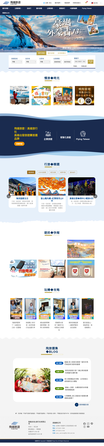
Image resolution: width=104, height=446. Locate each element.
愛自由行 (72, 172)
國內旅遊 (39, 8)
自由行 (29, 8)
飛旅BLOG (6, 13)
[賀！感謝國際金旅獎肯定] (84, 95)
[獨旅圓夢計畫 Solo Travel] (19, 95)
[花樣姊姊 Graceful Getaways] (62, 95)
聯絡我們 (67, 3)
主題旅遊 (18, 8)
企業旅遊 (50, 8)
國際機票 (74, 8)
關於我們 (58, 3)
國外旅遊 (5, 8)
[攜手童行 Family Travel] (41, 95)
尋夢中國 (63, 172)
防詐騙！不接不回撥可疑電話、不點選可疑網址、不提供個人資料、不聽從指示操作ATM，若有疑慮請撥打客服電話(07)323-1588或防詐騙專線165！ (50, 414)
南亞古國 (53, 172)
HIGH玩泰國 (42, 172)
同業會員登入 (77, 3)
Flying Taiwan (87, 8)
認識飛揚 (19, 144)
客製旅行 (62, 8)
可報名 (75, 66)
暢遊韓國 (31, 172)
